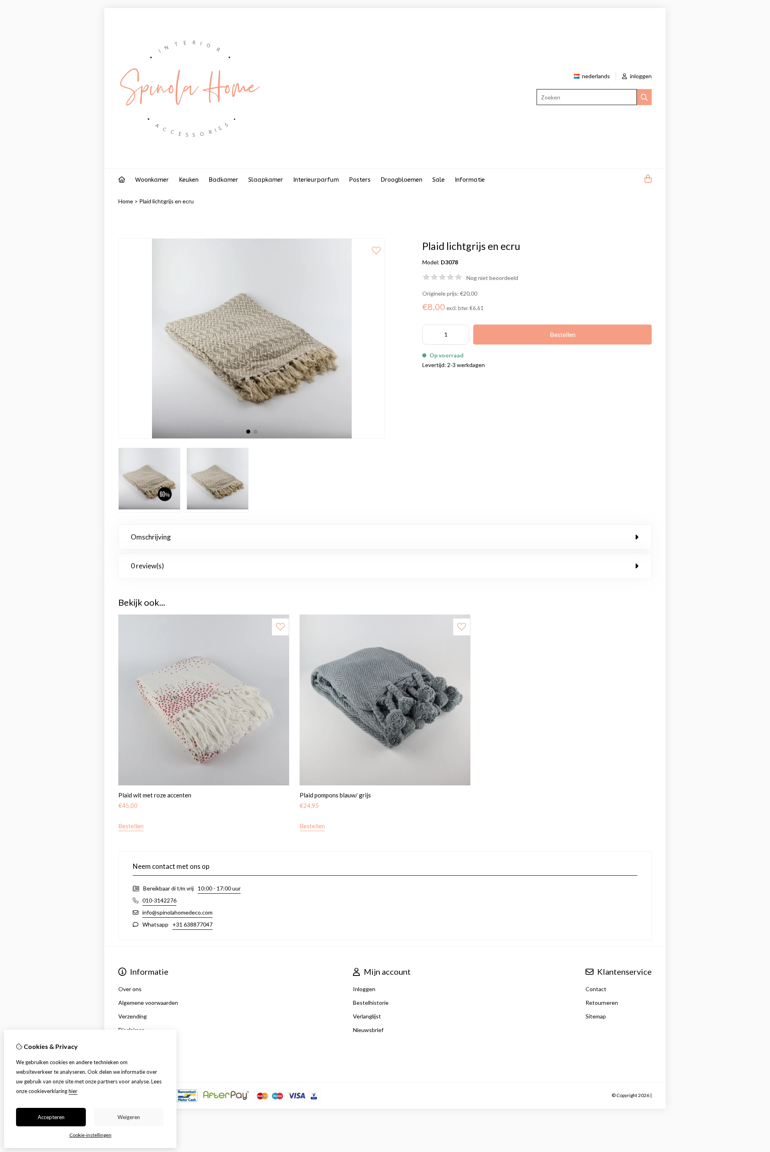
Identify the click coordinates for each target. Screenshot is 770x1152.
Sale (438, 179)
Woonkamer (152, 179)
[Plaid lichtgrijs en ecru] (251, 436)
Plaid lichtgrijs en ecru (166, 201)
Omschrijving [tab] (151, 537)
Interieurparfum (316, 179)
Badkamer (223, 179)
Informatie (470, 179)
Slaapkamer (265, 179)
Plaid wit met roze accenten (154, 795)
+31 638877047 (192, 924)
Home (125, 201)
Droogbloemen (401, 179)
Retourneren (602, 1002)
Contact (596, 989)
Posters (360, 179)
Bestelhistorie (371, 1002)
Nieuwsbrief (368, 1029)
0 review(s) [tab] (147, 566)
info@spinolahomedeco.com (177, 912)
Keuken (189, 179)
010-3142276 (159, 900)
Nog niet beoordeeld (492, 277)
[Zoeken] (644, 97)
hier (73, 1091)
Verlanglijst (367, 1016)
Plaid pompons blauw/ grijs (335, 795)
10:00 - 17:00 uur (219, 888)
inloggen (640, 76)
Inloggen (364, 989)
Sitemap (596, 1016)
